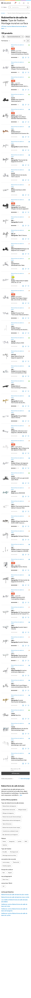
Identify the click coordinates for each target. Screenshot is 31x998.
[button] (29, 45)
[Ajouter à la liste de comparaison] (23, 57)
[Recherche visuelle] (28, 7)
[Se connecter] (19, 3)
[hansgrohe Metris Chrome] (15, 565)
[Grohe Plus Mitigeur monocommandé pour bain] (15, 758)
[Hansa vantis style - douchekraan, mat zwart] (15, 743)
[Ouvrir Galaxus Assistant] (23, 3)
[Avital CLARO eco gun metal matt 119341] (15, 478)
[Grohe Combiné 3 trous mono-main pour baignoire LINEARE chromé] (15, 549)
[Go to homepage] (6, 3)
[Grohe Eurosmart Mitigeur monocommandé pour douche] (15, 51)
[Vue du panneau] (24, 40)
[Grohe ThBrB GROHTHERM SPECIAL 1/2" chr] (15, 279)
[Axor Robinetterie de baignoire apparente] (15, 356)
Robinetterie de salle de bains (17, 45)
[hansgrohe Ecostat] (15, 221)
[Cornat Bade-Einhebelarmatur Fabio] (15, 263)
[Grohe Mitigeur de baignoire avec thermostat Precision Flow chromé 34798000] (15, 463)
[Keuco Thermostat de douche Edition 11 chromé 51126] (15, 506)
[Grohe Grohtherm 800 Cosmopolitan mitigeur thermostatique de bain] (15, 596)
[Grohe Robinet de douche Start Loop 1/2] (15, 175)
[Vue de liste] (28, 40)
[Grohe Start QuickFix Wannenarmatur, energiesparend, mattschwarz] (15, 99)
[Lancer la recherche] (10, 7)
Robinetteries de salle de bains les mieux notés (15, 897)
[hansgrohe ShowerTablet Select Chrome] (15, 416)
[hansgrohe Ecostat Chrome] (15, 146)
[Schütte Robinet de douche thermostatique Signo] (15, 728)
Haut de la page (25, 778)
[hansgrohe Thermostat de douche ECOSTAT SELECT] (15, 655)
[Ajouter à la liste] (25, 57)
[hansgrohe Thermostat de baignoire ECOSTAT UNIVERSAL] (15, 160)
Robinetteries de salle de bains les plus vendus (15, 894)
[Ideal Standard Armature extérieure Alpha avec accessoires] (15, 670)
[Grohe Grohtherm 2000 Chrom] (15, 190)
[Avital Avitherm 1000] (15, 342)
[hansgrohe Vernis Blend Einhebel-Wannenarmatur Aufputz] (15, 116)
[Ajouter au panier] (28, 57)
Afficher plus (15, 773)
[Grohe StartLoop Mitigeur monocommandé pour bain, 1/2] (15, 685)
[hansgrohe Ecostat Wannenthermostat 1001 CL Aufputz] (15, 83)
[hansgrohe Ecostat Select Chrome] (15, 627)
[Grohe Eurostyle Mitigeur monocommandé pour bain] (15, 371)
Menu (5, 7)
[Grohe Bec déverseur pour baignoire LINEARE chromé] (15, 431)
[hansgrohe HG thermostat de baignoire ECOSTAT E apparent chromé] (15, 580)
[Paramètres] (15, 3)
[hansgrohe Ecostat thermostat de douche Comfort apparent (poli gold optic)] (15, 401)
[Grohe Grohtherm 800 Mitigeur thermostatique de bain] (15, 67)
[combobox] (3, 36)
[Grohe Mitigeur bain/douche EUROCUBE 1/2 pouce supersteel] (15, 521)
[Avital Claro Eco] (15, 714)
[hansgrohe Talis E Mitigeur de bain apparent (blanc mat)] (15, 447)
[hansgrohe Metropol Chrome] (15, 535)
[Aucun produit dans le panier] (28, 3)
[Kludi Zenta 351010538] (15, 492)
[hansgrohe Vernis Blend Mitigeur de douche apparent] (15, 206)
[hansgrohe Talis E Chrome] (15, 234)
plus (21, 795)
